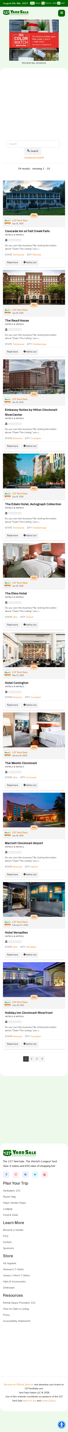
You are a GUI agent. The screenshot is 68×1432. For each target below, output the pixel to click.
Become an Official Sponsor (19, 1384)
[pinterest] (25, 1174)
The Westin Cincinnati (21, 763)
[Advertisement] (34, 114)
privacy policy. (48, 1400)
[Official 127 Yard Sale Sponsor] (34, 40)
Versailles (31, 947)
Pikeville (37, 254)
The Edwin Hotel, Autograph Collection (33, 504)
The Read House (17, 320)
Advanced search (34, 157)
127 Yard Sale (19, 220)
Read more (12, 262)
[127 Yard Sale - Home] (15, 12)
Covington (36, 438)
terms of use (29, 1400)
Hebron (34, 866)
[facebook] (6, 1174)
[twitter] (35, 1174)
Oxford (29, 617)
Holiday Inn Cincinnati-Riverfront (29, 1012)
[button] (61, 13)
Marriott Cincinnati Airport (24, 843)
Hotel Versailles (16, 932)
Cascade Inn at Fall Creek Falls (27, 231)
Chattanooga (39, 344)
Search (34, 151)
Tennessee (18, 254)
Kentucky (17, 438)
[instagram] (16, 1174)
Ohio (15, 617)
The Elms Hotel (16, 593)
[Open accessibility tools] (62, 1425)
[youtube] (44, 1174)
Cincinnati (31, 777)
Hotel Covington (16, 683)
